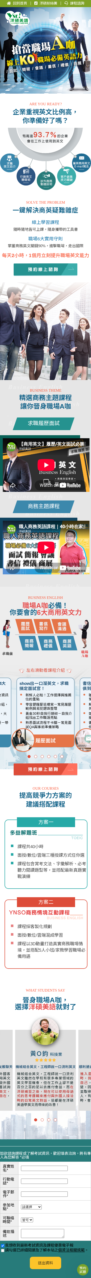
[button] (29, 756)
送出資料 (45, 1263)
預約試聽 (82, 1269)
